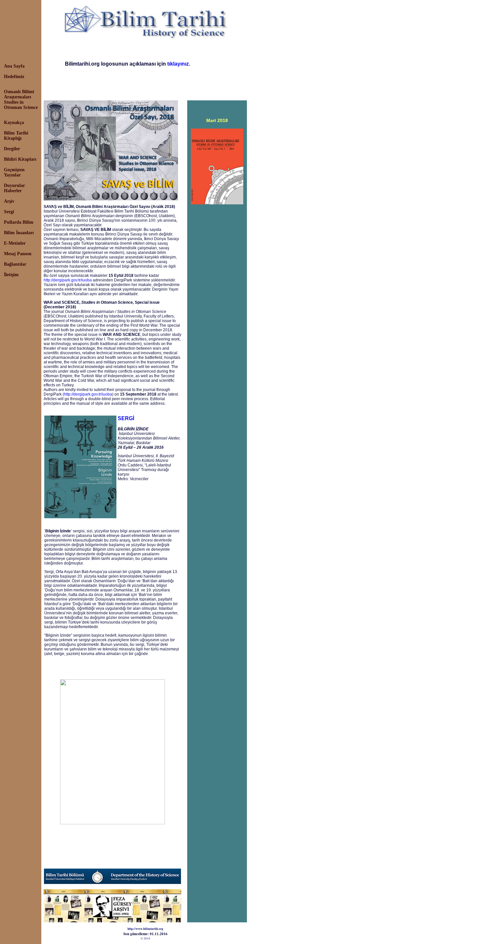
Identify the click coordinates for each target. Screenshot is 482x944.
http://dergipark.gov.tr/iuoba (68, 280)
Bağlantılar (15, 264)
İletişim (11, 274)
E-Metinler (15, 243)
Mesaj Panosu (17, 253)
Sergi (9, 211)
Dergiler (12, 148)
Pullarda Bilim (18, 222)
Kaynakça (14, 122)
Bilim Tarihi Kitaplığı (16, 136)
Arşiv (9, 201)
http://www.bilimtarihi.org (145, 929)
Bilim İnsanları (19, 232)
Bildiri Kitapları (20, 159)
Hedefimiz (14, 76)
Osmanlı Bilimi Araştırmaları (19, 94)
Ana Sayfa (14, 66)
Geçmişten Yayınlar (14, 172)
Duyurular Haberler (14, 188)
